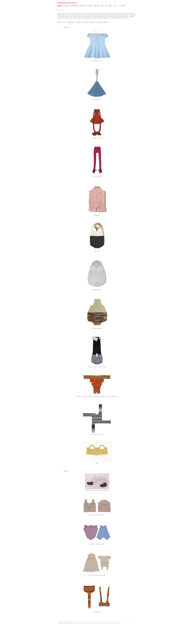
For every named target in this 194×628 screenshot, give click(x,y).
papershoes (91, 622)
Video (102, 5)
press (113, 622)
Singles (59, 22)
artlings (95, 622)
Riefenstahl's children (88, 22)
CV (118, 5)
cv (115, 622)
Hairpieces (66, 5)
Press (115, 5)
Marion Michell (62, 622)
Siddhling (96, 5)
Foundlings (78, 22)
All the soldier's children (101, 22)
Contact (123, 5)
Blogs (110, 5)
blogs (110, 622)
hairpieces (80, 622)
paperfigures (85, 622)
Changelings (70, 22)
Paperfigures (74, 5)
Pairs (64, 22)
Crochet (59, 5)
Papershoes (83, 5)
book (107, 622)
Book (106, 5)
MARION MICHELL (67, 3)
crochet (75, 622)
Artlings (89, 5)
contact (118, 622)
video (104, 622)
